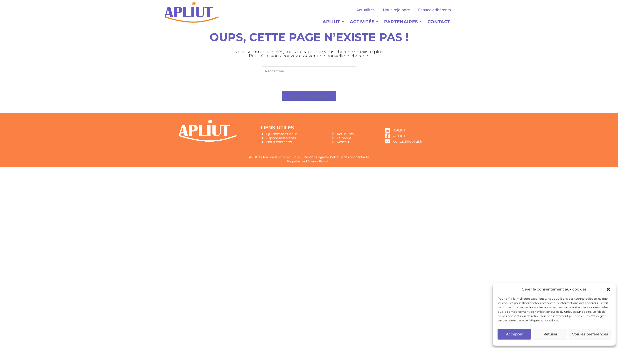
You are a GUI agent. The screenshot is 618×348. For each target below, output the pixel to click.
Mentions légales (315, 157)
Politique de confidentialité (349, 157)
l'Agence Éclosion (318, 161)
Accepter (514, 334)
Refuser (550, 334)
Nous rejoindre (396, 9)
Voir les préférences (590, 334)
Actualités (365, 9)
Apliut (331, 21)
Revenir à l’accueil (309, 96)
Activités (362, 21)
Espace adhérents (434, 9)
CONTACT (439, 21)
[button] (608, 289)
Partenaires (401, 21)
